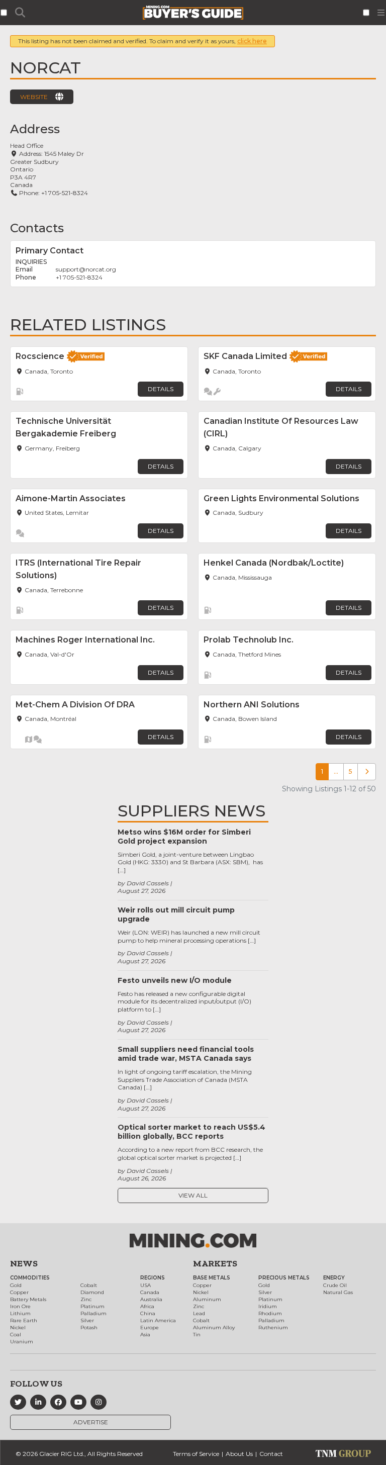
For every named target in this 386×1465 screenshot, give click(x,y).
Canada (149, 1292)
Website (34, 97)
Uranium (21, 1341)
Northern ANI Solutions (252, 704)
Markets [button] (215, 1263)
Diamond (92, 1292)
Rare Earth (23, 1320)
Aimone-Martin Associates (71, 498)
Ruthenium (273, 1327)
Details (160, 389)
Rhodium (270, 1313)
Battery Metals (28, 1299)
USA (145, 1285)
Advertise (90, 1422)
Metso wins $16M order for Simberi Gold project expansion (184, 837)
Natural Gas (338, 1292)
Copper (19, 1292)
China (147, 1313)
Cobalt (88, 1285)
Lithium (20, 1313)
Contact (271, 1453)
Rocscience (40, 356)
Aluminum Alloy (214, 1327)
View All (193, 1195)
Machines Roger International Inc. (85, 640)
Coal (15, 1334)
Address (35, 129)
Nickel (18, 1327)
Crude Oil (335, 1285)
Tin (197, 1334)
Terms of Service (196, 1453)
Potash (89, 1327)
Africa (147, 1306)
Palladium (93, 1313)
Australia (151, 1299)
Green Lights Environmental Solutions (281, 498)
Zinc (85, 1299)
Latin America (158, 1320)
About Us (239, 1453)
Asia (145, 1334)
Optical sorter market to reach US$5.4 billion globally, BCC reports (191, 1132)
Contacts (37, 228)
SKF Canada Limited (245, 356)
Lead (199, 1313)
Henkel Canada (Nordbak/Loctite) (274, 563)
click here (252, 41)
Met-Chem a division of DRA (75, 704)
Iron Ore (20, 1306)
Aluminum (207, 1299)
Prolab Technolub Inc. (249, 640)
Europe (149, 1327)
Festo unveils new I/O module (175, 980)
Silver (87, 1320)
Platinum (92, 1306)
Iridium (267, 1306)
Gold (16, 1285)
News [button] (24, 1263)
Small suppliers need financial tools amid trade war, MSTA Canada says (186, 1054)
